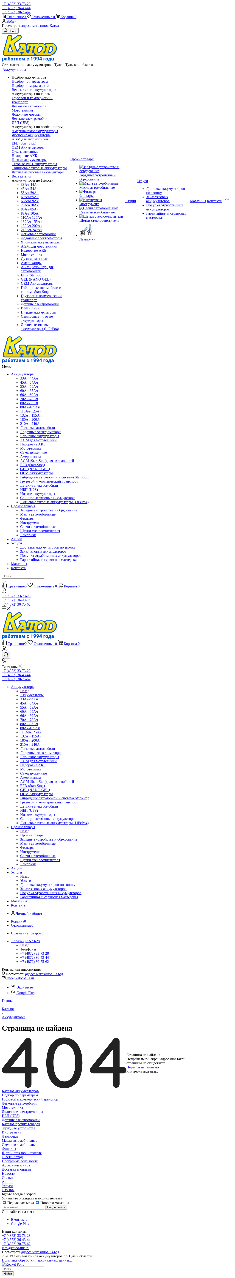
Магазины (19, 564)
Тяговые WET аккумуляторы (34, 164)
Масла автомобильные (19, 1140)
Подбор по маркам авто (30, 85)
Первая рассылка (20, 1203)
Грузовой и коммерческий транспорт (31, 1099)
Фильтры (9, 1149)
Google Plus (25, 993)
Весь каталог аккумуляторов (34, 90)
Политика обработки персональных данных (36, 1260)
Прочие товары (23, 506)
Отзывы (8, 1190)
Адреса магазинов (16, 1165)
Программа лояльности (20, 1161)
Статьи (7, 1178)
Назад (24, 691)
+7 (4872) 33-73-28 (16, 4)
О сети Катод (12, 1157)
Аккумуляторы (22, 374)
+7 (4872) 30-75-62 (16, 12)
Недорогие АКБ (24, 156)
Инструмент (11, 1132)
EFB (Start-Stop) (24, 143)
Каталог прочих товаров (21, 1124)
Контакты (18, 568)
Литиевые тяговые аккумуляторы (38, 172)
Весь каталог (22, 176)
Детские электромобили (31, 118)
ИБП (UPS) (20, 123)
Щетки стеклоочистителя (22, 1153)
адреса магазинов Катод (40, 25)
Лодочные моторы (26, 114)
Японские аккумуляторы (31, 135)
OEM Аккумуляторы (28, 147)
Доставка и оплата (16, 1169)
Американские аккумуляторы (35, 131)
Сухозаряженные (25, 151)
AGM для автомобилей (30, 139)
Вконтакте (25, 987)
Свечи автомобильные (19, 1145)
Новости (8, 1173)
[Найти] (4, 581)
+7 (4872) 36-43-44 (16, 8)
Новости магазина (54, 1203)
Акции (16, 539)
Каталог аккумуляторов (20, 1091)
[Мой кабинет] (4, 592)
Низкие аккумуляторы (29, 160)
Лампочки (10, 1136)
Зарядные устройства (18, 1128)
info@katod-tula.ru (20, 978)
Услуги (16, 543)
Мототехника (22, 110)
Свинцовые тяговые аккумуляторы (39, 168)
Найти (8, 1273)
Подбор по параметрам (30, 81)
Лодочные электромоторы (22, 1112)
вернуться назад (145, 1071)
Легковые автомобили (29, 106)
